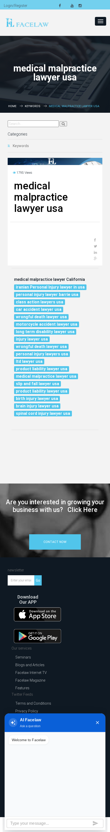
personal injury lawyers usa (42, 354)
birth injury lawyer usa (37, 398)
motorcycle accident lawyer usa (46, 324)
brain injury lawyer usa (37, 406)
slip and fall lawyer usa (37, 383)
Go (38, 580)
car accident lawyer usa (38, 309)
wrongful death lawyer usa (41, 316)
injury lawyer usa (32, 339)
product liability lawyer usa (41, 368)
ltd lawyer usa (29, 361)
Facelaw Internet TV (31, 673)
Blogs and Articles (30, 665)
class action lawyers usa (39, 302)
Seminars (23, 657)
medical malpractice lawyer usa (46, 376)
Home (12, 106)
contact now (55, 542)
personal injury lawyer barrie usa (47, 294)
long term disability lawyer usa (45, 331)
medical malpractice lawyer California (49, 279)
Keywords (32, 106)
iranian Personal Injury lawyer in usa (50, 287)
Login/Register (15, 6)
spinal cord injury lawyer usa (43, 413)
